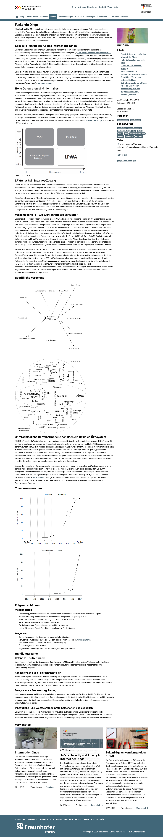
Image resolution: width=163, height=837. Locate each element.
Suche (83, 7)
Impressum (20, 819)
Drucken (123, 155)
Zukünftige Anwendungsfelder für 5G (94, 53)
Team (109, 7)
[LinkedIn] (75, 7)
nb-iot (120, 133)
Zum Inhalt (51, 787)
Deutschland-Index (119, 17)
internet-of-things (124, 131)
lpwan (140, 131)
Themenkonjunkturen (130, 89)
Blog (22, 17)
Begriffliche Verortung (131, 77)
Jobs (116, 7)
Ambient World (83, 640)
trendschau (122, 128)
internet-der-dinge (134, 128)
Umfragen (90, 17)
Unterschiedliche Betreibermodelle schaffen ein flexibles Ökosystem (134, 83)
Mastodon (46, 819)
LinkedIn (58, 819)
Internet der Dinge (94, 120)
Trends (53, 17)
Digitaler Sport (44, 83)
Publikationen (32, 17)
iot (134, 131)
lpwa (126, 133)
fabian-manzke (123, 120)
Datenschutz (32, 819)
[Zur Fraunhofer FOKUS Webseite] (36, 828)
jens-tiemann (135, 120)
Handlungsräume (128, 94)
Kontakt (102, 7)
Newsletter (92, 7)
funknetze (129, 136)
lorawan (120, 136)
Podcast (44, 17)
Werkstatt (79, 17)
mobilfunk (138, 136)
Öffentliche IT (103, 17)
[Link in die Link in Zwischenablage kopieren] (118, 144)
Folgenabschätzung (130, 91)
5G (27, 264)
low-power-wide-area (137, 133)
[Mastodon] (72, 7)
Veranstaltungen (65, 17)
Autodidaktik (39, 477)
